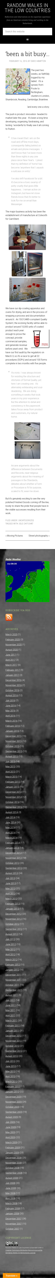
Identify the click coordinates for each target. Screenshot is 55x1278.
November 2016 (14, 685)
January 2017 (12, 675)
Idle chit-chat (26, 524)
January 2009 (12, 1152)
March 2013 (11, 898)
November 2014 (14, 797)
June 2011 (11, 1005)
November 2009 (14, 1101)
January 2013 (12, 908)
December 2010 (14, 1035)
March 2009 (11, 1142)
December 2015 (14, 736)
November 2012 (14, 919)
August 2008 (12, 1178)
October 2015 (12, 746)
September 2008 (14, 1173)
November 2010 (14, 1041)
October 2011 (12, 985)
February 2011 (13, 1025)
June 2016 (11, 705)
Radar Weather (13, 559)
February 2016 (13, 726)
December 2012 (14, 914)
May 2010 (10, 1071)
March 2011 (11, 1020)
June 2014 (11, 822)
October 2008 (12, 1168)
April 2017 (10, 660)
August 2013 (12, 873)
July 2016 (10, 700)
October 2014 (12, 802)
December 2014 (14, 792)
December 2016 (14, 680)
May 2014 (10, 827)
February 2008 (13, 1208)
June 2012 (11, 944)
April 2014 (10, 832)
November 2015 (14, 741)
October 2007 (12, 1228)
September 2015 (14, 751)
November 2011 (14, 980)
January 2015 (12, 787)
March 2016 (11, 721)
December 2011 (14, 974)
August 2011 (12, 995)
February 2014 (13, 842)
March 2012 (11, 959)
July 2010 (10, 1061)
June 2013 (11, 883)
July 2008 (10, 1183)
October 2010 (12, 1046)
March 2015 (11, 776)
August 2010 (12, 1056)
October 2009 (12, 1107)
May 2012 (10, 949)
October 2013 (12, 863)
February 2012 (13, 964)
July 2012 (10, 939)
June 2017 (11, 654)
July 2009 (10, 1122)
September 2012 (14, 929)
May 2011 (10, 1010)
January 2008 (12, 1213)
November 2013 (14, 858)
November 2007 (14, 1223)
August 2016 (12, 695)
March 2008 (11, 1203)
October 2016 (12, 690)
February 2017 (13, 670)
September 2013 (14, 868)
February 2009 (13, 1147)
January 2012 (12, 969)
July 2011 (10, 1000)
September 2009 (14, 1112)
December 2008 (14, 1157)
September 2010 (14, 1051)
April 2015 (10, 771)
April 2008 (10, 1198)
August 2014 (12, 812)
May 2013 (10, 888)
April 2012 (10, 954)
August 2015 (12, 756)
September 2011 (14, 990)
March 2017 (11, 665)
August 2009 (12, 1117)
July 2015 (10, 761)
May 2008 (10, 1193)
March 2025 (11, 634)
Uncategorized (26, 520)
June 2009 (11, 1127)
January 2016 (12, 731)
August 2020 (12, 649)
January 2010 (12, 1091)
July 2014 (10, 817)
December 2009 (14, 1096)
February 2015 (13, 781)
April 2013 (10, 893)
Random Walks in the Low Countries (27, 7)
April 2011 (10, 1015)
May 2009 (10, 1132)
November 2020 (14, 644)
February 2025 (13, 639)
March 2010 (11, 1081)
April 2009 (10, 1137)
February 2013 (13, 903)
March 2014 (11, 837)
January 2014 (12, 847)
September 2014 (14, 807)
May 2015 (10, 766)
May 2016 (10, 710)
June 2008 (11, 1188)
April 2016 (10, 715)
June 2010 (11, 1066)
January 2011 (12, 1030)
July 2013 (10, 878)
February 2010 (13, 1086)
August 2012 (12, 934)
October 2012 (12, 924)
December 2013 (14, 853)
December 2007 (14, 1218)
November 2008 (14, 1162)
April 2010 (10, 1076)
